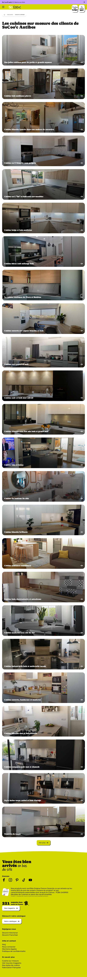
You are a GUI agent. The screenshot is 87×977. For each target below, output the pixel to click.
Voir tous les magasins (11, 963)
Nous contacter (8, 947)
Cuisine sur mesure (10, 961)
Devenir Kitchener (10, 933)
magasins (10, 14)
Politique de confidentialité (13, 951)
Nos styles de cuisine (11, 965)
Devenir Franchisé (10, 935)
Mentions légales (9, 949)
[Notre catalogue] (12, 923)
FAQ (4, 945)
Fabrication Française (11, 967)
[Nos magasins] (11, 910)
